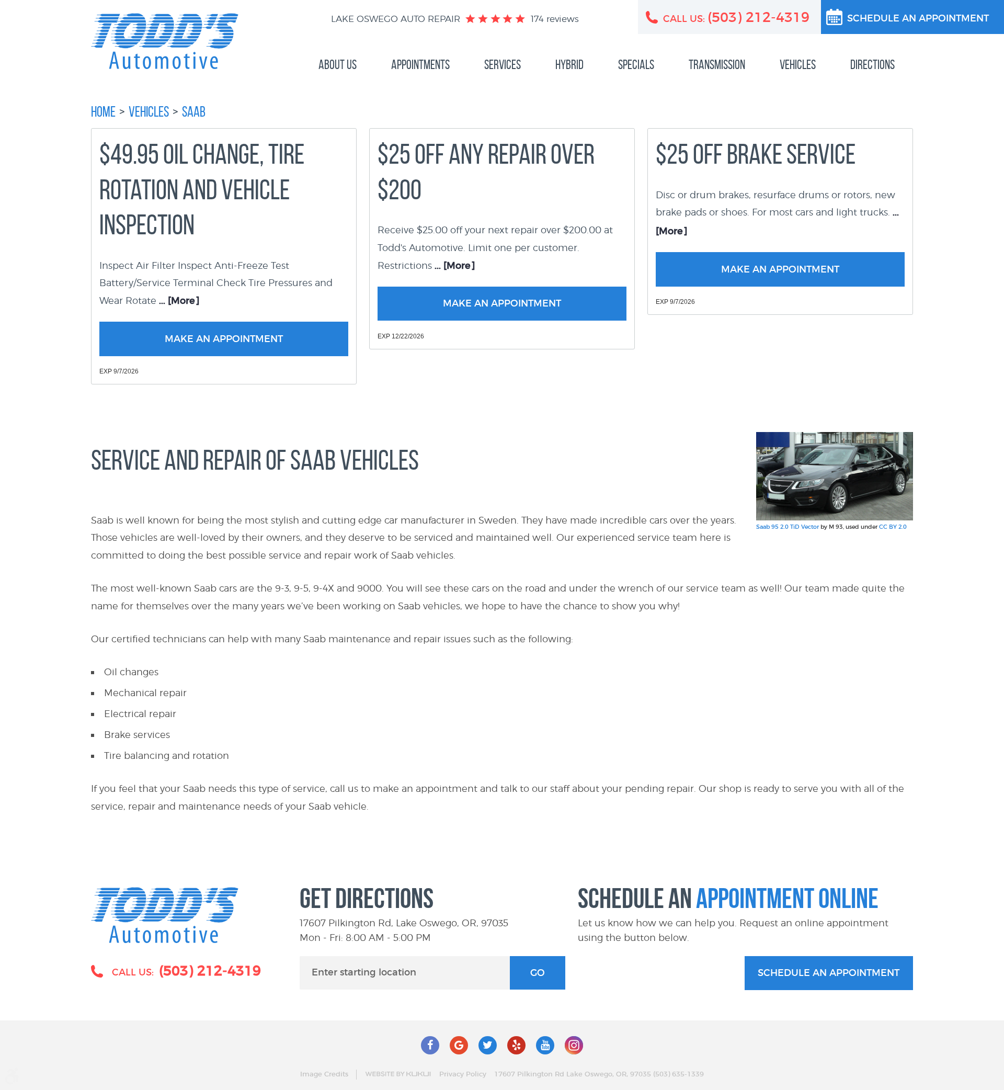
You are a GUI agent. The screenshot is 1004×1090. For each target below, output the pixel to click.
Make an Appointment (224, 339)
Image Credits (324, 1074)
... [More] (178, 301)
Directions (872, 65)
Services (502, 65)
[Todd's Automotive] (164, 41)
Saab (194, 112)
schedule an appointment (828, 973)
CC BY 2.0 (893, 527)
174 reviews (555, 19)
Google (459, 1045)
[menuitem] (338, 65)
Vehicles (798, 65)
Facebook (430, 1045)
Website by (397, 1074)
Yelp (516, 1045)
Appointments (420, 65)
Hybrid (569, 65)
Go (537, 973)
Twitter (487, 1045)
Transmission (717, 65)
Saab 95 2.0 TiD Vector (787, 527)
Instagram (574, 1045)
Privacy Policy (462, 1074)
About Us (337, 65)
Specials (636, 65)
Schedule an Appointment (918, 19)
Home (103, 112)
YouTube (545, 1045)
